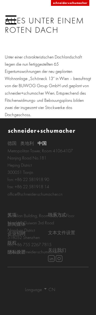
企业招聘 (16, 233)
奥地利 (27, 143)
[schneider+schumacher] (70, 3)
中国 (42, 143)
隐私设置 (16, 252)
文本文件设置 (61, 232)
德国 (12, 143)
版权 (12, 242)
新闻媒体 (16, 224)
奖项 (12, 214)
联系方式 (57, 214)
